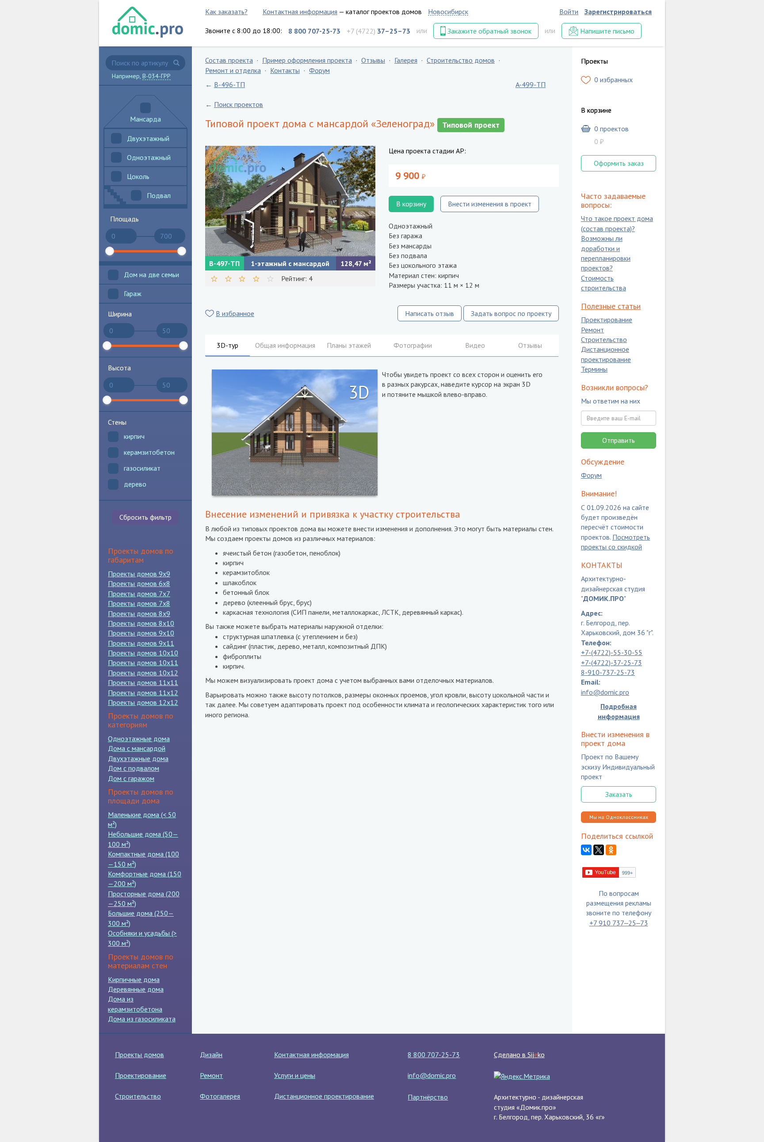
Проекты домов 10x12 (143, 672)
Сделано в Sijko (519, 1054)
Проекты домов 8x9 (139, 613)
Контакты (285, 70)
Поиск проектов (238, 104)
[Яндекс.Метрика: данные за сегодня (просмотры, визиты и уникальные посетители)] (522, 1076)
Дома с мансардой (136, 748)
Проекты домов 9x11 (141, 643)
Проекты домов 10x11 (143, 662)
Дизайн (211, 1054)
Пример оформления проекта (307, 60)
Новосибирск (448, 11)
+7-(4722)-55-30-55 (611, 652)
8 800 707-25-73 (434, 1054)
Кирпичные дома (134, 979)
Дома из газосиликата (142, 1018)
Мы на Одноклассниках (618, 817)
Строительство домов (461, 60)
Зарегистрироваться (618, 11)
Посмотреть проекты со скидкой (615, 542)
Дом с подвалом (133, 768)
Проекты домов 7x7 (139, 593)
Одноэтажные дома (139, 738)
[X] (598, 850)
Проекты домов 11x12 (143, 692)
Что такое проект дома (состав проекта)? (617, 223)
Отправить (618, 440)
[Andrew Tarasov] (609, 871)
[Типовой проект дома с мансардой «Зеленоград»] (290, 201)
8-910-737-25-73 (608, 672)
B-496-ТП (229, 84)
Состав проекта (229, 60)
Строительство (604, 339)
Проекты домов (139, 1054)
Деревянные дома (136, 989)
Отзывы (373, 60)
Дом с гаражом (131, 778)
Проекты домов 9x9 (139, 573)
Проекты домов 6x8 (139, 583)
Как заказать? (226, 11)
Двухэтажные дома (138, 758)
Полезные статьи (611, 306)
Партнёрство (428, 1097)
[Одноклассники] (611, 850)
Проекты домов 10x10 (143, 652)
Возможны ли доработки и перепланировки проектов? (605, 253)
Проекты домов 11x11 (143, 682)
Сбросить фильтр (145, 517)
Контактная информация (300, 11)
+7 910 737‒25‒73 (618, 922)
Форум (319, 70)
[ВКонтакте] (586, 850)
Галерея (405, 60)
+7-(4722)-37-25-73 (611, 662)
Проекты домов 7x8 (139, 603)
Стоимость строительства (603, 283)
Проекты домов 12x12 (143, 702)
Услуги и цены (294, 1075)
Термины (594, 369)
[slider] (109, 251)
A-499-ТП (531, 84)
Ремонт (592, 329)
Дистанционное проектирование (606, 354)
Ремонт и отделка (233, 70)
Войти (568, 11)
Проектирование (606, 320)
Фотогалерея (220, 1096)
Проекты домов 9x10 (141, 632)
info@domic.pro (605, 692)
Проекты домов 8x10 (141, 623)
